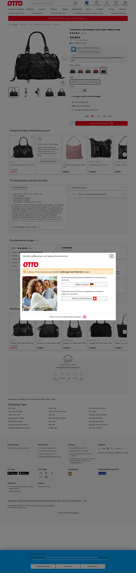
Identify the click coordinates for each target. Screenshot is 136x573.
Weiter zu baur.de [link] (82, 284)
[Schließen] (111, 256)
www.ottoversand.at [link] (66, 317)
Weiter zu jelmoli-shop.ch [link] (82, 298)
